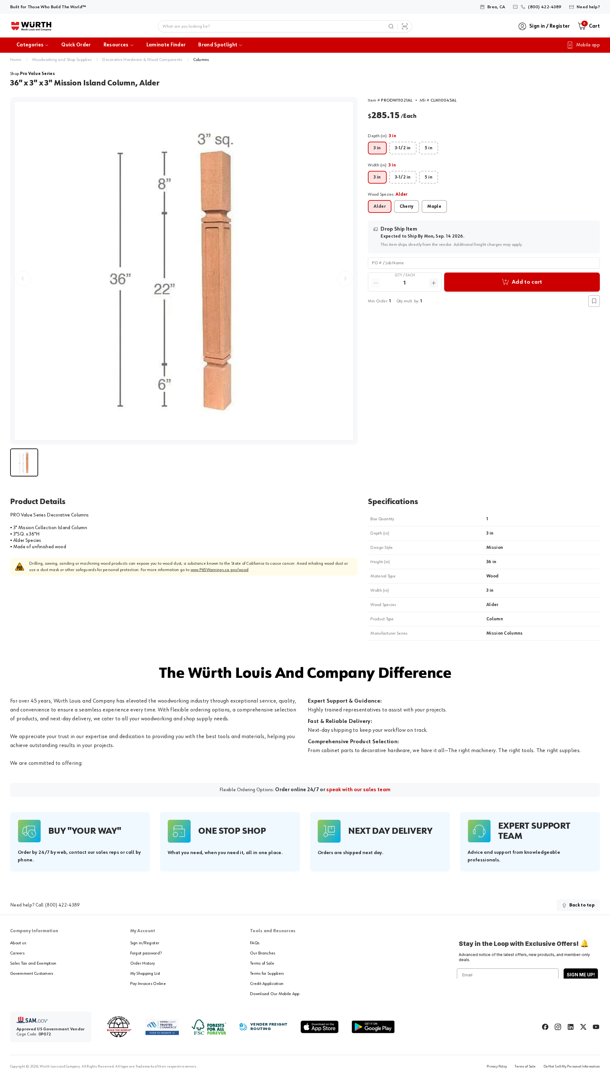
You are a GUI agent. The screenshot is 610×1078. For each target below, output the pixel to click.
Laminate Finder (166, 45)
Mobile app (588, 45)
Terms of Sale (262, 963)
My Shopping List (145, 973)
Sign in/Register (144, 943)
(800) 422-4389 (62, 905)
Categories (30, 45)
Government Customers (31, 973)
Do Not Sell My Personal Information (572, 1066)
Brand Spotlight (217, 45)
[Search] (391, 26)
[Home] (31, 26)
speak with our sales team (358, 789)
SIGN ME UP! (581, 974)
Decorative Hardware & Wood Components (142, 59)
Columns (201, 59)
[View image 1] (184, 271)
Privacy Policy (497, 1066)
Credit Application (266, 983)
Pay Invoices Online (148, 983)
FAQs (254, 943)
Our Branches (262, 953)
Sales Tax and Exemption (33, 963)
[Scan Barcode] (404, 26)
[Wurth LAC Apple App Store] (320, 1027)
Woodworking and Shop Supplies (62, 59)
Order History (142, 963)
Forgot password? (146, 953)
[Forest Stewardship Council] (209, 1027)
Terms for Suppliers (267, 973)
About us (18, 943)
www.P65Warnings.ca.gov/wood (220, 570)
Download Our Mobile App (274, 994)
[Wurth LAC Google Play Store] (373, 1027)
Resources (116, 45)
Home (15, 59)
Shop (32, 73)
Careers (17, 953)
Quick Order (76, 45)
